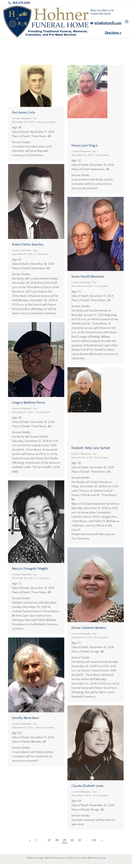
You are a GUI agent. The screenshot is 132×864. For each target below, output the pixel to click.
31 (79, 840)
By (35, 118)
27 (49, 840)
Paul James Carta (23, 112)
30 (72, 840)
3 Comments (42, 254)
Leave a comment (45, 122)
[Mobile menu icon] (127, 21)
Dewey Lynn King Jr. (84, 145)
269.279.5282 (21, 3)
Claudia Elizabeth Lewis (87, 786)
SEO (72, 857)
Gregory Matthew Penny (28, 402)
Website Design (35, 857)
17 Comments (42, 578)
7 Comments (101, 286)
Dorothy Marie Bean (25, 718)
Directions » (113, 32)
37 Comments (42, 412)
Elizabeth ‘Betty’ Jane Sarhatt (90, 448)
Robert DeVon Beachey (27, 244)
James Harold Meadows (87, 276)
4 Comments (101, 637)
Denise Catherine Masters (88, 628)
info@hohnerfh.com (107, 23)
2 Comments (102, 155)
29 (64, 840)
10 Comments (100, 795)
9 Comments (101, 457)
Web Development (54, 857)
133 (94, 840)
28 (56, 840)
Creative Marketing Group (92, 857)
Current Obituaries (21, 118)
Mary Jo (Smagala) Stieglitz (30, 568)
